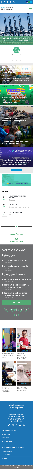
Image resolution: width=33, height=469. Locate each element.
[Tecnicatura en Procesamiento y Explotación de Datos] (3, 285)
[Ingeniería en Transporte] (3, 274)
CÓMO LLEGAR (6, 434)
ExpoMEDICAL (13, 204)
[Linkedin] (11, 2)
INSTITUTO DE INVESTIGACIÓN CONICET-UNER (22, 388)
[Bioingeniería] (3, 255)
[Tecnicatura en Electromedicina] (3, 279)
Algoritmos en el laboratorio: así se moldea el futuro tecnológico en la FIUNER (14, 121)
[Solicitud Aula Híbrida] (16, 239)
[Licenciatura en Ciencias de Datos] (3, 266)
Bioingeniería (9, 255)
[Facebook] (7, 2)
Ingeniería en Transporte (14, 274)
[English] (27, 2)
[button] (16, 29)
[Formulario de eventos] (16, 232)
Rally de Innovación (15, 212)
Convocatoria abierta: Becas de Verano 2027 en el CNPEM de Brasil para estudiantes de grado (15, 100)
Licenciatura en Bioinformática (17, 260)
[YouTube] (20, 425)
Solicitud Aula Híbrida (16, 241)
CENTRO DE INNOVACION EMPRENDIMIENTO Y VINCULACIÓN (23, 356)
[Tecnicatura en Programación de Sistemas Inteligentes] (3, 293)
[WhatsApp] (4, 2)
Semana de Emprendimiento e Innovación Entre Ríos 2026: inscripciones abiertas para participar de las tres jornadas (16, 162)
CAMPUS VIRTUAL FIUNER (9, 431)
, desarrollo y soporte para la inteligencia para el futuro (16, 40)
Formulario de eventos (16, 234)
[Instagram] (14, 2)
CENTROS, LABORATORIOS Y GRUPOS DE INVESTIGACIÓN (7, 389)
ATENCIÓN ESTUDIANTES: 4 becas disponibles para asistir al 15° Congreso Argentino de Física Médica (16, 68)
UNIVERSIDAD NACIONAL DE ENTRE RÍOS (13, 448)
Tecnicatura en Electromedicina (17, 279)
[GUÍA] (1, 2)
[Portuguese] (29, 2)
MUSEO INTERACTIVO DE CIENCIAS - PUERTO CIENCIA (8, 355)
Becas (16, 55)
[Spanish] (31, 2)
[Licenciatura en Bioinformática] (3, 260)
